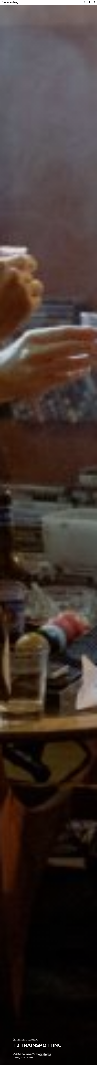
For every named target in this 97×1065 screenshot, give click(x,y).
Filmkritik (33, 1039)
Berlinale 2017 (20, 1039)
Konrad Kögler (44, 1053)
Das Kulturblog (10, 2)
